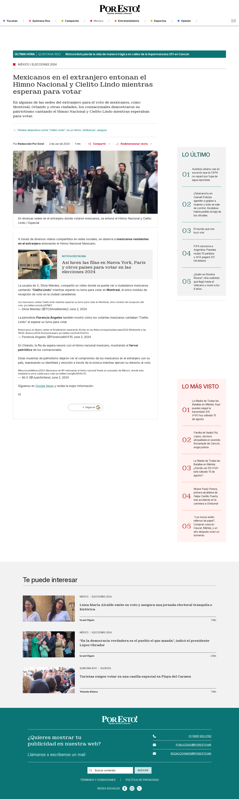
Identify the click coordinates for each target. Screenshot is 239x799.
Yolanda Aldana (89, 692)
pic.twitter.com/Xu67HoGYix (74, 333)
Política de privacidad (142, 779)
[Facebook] (124, 788)
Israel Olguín (87, 620)
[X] (139, 788)
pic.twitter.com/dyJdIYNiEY (38, 305)
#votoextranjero (49, 333)
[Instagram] (132, 788)
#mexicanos (24, 329)
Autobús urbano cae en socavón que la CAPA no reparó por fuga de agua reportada (206, 174)
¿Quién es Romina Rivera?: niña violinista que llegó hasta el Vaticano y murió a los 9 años (206, 282)
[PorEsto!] (119, 9)
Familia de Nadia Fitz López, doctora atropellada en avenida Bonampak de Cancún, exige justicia (207, 440)
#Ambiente (134, 329)
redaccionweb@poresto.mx (191, 753)
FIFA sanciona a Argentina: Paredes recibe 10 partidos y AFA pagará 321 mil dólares (205, 253)
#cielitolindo (59, 329)
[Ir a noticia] (49, 609)
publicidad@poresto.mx (193, 744)
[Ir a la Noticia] (85, 264)
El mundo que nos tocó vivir (203, 230)
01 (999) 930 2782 (200, 736)
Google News (44, 386)
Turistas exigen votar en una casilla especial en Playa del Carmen (135, 676)
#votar (82, 329)
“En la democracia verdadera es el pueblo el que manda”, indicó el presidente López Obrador (144, 643)
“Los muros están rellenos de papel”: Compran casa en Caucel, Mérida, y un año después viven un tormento (206, 526)
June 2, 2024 (78, 309)
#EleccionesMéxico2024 (31, 370)
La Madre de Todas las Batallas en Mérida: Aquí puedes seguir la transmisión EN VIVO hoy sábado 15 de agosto (206, 410)
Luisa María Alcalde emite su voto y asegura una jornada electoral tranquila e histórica (146, 607)
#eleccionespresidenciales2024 (111, 329)
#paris (38, 329)
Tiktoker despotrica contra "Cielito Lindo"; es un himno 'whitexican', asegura (62, 130)
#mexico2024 (33, 333)
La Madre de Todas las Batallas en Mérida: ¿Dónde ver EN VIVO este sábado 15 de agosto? (206, 468)
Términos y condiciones (98, 779)
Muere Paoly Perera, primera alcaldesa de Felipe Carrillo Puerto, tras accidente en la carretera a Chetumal (206, 496)
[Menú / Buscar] (233, 20)
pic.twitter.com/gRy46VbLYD (71, 373)
